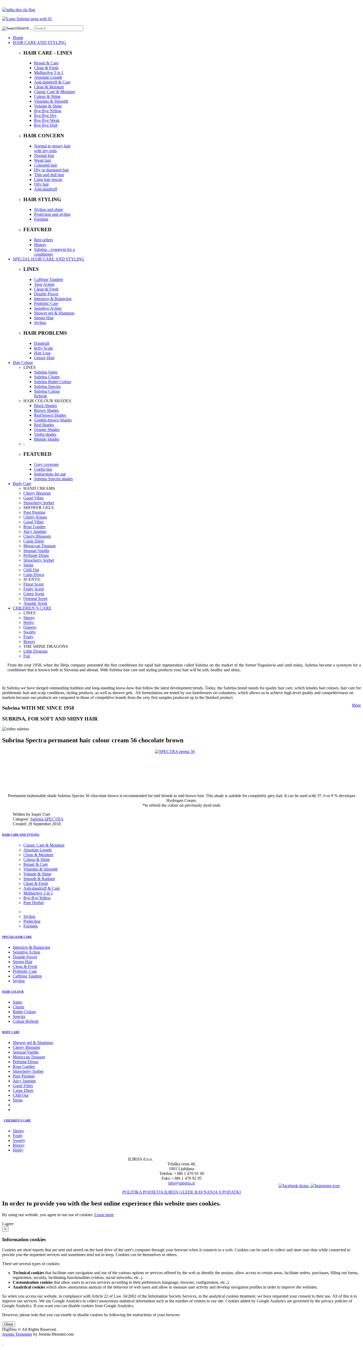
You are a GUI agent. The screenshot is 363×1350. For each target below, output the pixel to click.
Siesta (28, 565)
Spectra (19, 1016)
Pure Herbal (33, 902)
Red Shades (44, 425)
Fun (26, 656)
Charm (18, 1007)
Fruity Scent (33, 589)
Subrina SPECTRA (47, 819)
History (40, 244)
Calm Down (33, 574)
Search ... (25, 28)
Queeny (30, 627)
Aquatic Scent (35, 603)
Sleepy (29, 617)
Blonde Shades (46, 439)
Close (8, 1324)
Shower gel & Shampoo (54, 313)
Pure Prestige (34, 512)
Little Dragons (35, 651)
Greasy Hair (44, 357)
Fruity (28, 637)
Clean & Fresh (46, 67)
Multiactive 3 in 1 (49, 72)
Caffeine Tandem (48, 279)
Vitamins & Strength (51, 101)
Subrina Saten (45, 372)
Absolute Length (48, 77)
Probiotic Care (46, 303)
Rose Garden (34, 526)
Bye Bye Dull (45, 125)
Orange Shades (47, 429)
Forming (41, 219)
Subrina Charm (47, 377)
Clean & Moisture (49, 87)
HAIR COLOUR (13, 991)
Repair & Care (46, 63)
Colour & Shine (47, 96)
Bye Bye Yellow (48, 111)
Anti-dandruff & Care (52, 82)
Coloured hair (45, 165)
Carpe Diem (33, 541)
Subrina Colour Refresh (47, 393)
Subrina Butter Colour (52, 381)
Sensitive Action (47, 308)
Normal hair (44, 155)
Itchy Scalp (43, 348)
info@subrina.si (181, 1183)
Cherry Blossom (37, 493)
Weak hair (42, 160)
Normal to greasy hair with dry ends (52, 148)
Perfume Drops (36, 555)
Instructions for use (50, 474)
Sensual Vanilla (36, 550)
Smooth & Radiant (39, 878)
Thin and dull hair (49, 174)
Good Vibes (33, 498)
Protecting (31, 921)
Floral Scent (33, 584)
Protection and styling (52, 214)
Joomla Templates (17, 1334)
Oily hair (41, 184)
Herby (28, 622)
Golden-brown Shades (53, 420)
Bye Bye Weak (47, 120)
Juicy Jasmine (35, 531)
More (356, 705)
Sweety (29, 632)
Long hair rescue (48, 179)
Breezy (29, 641)
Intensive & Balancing (52, 298)
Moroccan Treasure (39, 546)
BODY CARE (11, 1032)
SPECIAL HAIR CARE (17, 936)
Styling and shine (48, 209)
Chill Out (31, 570)
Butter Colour (24, 1011)
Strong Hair (44, 318)
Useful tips (43, 469)
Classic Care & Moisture (54, 91)
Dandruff (41, 343)
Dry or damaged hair (51, 170)
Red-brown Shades (50, 415)
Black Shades (45, 405)
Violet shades (45, 434)
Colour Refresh (26, 1021)
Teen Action (44, 284)
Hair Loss (42, 353)
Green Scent (33, 593)
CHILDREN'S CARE (17, 1120)
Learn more (104, 1214)
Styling (40, 322)
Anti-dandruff (45, 189)
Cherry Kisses (35, 517)
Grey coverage (46, 464)
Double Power (46, 294)
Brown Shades (46, 410)
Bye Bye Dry (45, 115)
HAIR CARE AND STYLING (21, 834)
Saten (17, 1002)
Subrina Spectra (47, 386)
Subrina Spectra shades (53, 479)
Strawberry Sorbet (38, 502)
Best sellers (43, 240)
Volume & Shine (48, 106)
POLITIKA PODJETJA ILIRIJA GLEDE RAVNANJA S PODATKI (181, 1192)
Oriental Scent (35, 598)
